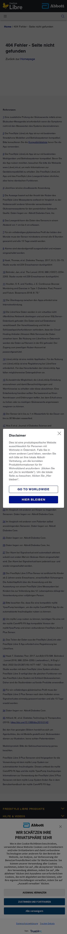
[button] (33, 499)
